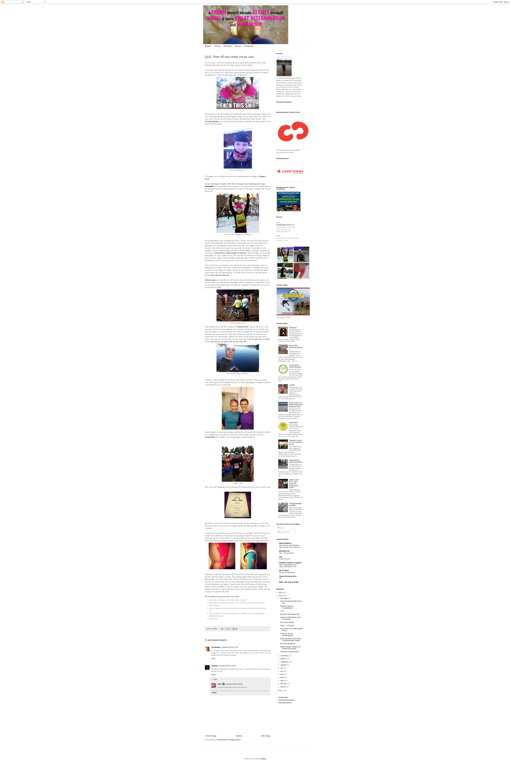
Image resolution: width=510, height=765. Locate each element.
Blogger (263, 759)
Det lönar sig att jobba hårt (289, 614)
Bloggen (208, 46)
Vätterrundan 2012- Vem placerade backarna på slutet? (294, 483)
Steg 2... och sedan (287, 625)
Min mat (238, 46)
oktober (283, 659)
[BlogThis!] (228, 628)
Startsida (239, 736)
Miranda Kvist (284, 551)
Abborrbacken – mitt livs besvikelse (296, 461)
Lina (280, 557)
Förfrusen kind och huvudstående (287, 607)
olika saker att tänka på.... (221, 275)
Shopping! (293, 328)
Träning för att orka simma (289, 652)
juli (281, 668)
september (284, 662)
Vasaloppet (209, 186)
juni (282, 671)
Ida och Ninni (284, 570)
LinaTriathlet (215, 647)
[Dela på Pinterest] (236, 628)
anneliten (214, 666)
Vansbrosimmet (243, 327)
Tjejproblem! (293, 423)
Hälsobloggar (283, 697)
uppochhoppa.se (285, 543)
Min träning (228, 46)
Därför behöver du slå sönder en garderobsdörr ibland (290, 639)
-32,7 (282, 611)
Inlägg (281, 528)
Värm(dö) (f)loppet (212, 121)
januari (283, 687)
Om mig (217, 46)
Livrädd (292, 385)
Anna (220, 684)
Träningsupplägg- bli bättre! (295, 504)
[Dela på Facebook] (233, 628)
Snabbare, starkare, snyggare (290, 563)
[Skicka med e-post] (226, 628)
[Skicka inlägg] (222, 628)
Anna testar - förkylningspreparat (296, 347)
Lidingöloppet (210, 437)
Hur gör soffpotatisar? (288, 644)
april (282, 677)
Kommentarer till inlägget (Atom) (229, 740)
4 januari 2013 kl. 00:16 (227, 666)
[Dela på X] (231, 628)
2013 (281, 593)
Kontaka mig (248, 46)
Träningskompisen (285, 703)
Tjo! (280, 578)
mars (282, 680)
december (284, 598)
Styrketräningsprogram (286, 700)
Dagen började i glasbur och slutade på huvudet (290, 648)
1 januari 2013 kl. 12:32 (229, 647)
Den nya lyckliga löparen (287, 572)
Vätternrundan (210, 280)
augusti (283, 665)
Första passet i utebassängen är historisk (230, 253)
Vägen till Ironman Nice (287, 576)
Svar (215, 679)
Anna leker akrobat (287, 622)
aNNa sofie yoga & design (289, 582)
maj (282, 674)
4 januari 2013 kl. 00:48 (234, 684)
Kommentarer (284, 532)
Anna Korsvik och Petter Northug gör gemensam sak (295, 405)
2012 (281, 596)
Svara (213, 658)
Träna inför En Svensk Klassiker (295, 366)
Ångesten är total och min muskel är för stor (295, 442)
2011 (281, 691)
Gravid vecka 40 (284, 559)
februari (283, 684)
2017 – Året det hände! (286, 553)
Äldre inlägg (265, 736)
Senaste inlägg (210, 736)
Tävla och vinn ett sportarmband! (286, 634)
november (284, 656)
